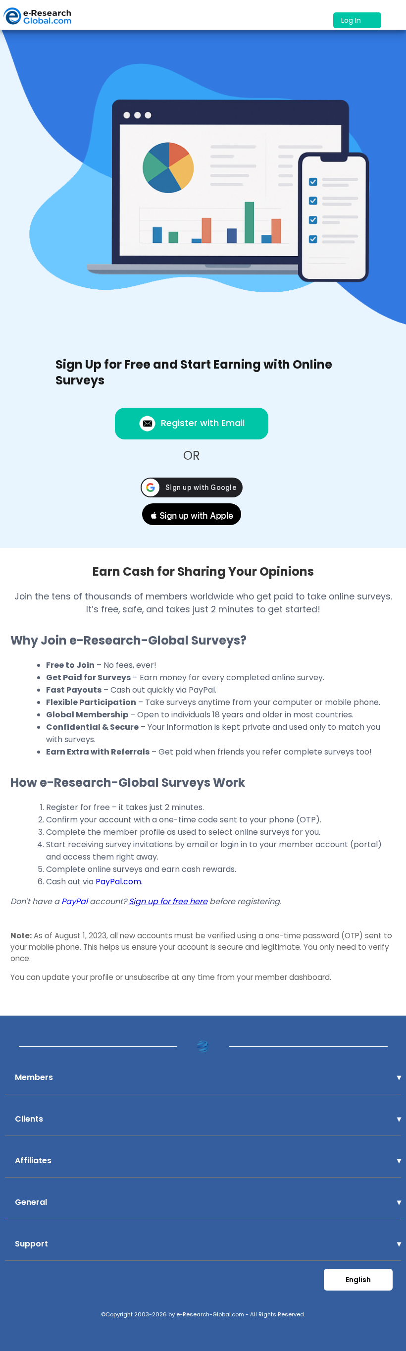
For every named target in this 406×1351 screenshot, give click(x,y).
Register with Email (203, 423)
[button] (191, 514)
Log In (352, 20)
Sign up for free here (168, 901)
